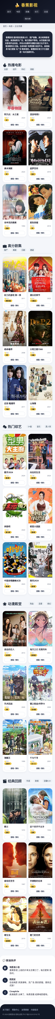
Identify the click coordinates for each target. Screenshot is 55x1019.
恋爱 (40, 603)
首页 (9, 11)
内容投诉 (34, 1010)
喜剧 (32, 69)
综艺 (37, 11)
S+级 (30, 426)
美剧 (14, 250)
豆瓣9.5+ (47, 781)
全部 (6, 69)
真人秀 (48, 426)
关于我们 (6, 1010)
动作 (14, 69)
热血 (32, 603)
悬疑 (32, 250)
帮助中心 (15, 1010)
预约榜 (27, 18)
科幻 (23, 69)
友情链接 (25, 1010)
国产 (6, 250)
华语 (28, 781)
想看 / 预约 (15, 125)
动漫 (46, 11)
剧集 (27, 11)
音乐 (38, 426)
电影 (18, 11)
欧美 (37, 781)
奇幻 (49, 603)
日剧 (23, 250)
